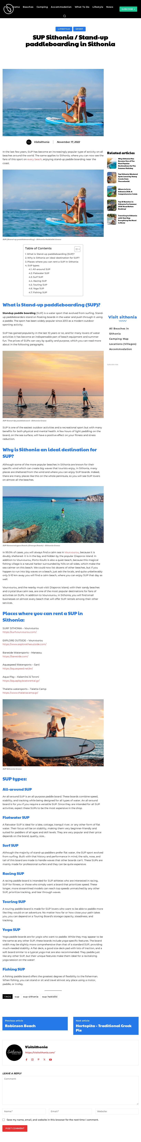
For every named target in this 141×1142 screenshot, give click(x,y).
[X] (44, 1058)
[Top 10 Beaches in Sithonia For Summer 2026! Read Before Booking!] (112, 205)
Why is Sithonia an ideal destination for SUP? (53, 257)
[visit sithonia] (6, 9)
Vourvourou (72, 552)
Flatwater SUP (41, 273)
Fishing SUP (40, 292)
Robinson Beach (20, 1025)
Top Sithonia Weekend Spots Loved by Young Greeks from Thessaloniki (128, 177)
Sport (79, 29)
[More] (123, 55)
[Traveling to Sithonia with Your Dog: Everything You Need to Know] (112, 219)
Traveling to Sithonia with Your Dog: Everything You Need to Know (127, 219)
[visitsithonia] (29, 142)
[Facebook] (26, 1058)
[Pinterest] (38, 1058)
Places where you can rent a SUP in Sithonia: (53, 261)
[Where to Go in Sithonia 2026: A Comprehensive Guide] (112, 191)
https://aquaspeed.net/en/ (18, 668)
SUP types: (34, 265)
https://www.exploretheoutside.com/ (24, 644)
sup (17, 996)
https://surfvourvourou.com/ (20, 632)
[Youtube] (50, 1058)
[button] (64, 16)
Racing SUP (40, 280)
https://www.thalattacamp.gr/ (20, 692)
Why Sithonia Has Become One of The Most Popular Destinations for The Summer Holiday (127, 163)
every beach (34, 159)
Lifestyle (64, 29)
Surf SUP (38, 277)
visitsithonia (41, 142)
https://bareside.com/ (15, 656)
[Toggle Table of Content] (75, 249)
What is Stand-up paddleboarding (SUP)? (50, 254)
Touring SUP (40, 284)
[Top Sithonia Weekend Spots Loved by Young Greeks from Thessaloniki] (112, 177)
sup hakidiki (50, 996)
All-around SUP (41, 269)
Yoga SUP (38, 288)
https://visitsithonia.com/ (40, 1052)
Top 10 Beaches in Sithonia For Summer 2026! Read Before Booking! (127, 205)
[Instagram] (32, 1058)
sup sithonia (31, 996)
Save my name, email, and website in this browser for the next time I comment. (53, 1119)
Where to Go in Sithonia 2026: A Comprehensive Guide (127, 191)
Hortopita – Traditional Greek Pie (104, 1027)
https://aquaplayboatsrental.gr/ (21, 680)
